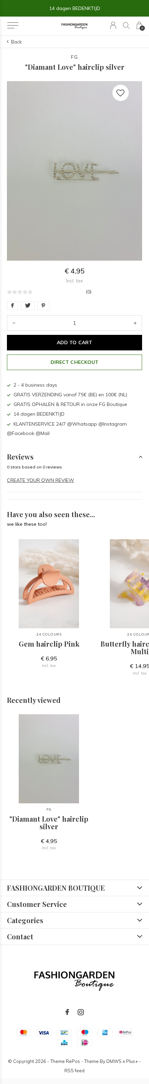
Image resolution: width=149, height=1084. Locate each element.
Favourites (120, 93)
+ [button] (135, 323)
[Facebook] (67, 1012)
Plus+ (132, 1061)
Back (16, 42)
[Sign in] (113, 25)
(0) (88, 292)
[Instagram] (81, 1012)
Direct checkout (74, 362)
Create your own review (40, 480)
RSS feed (74, 1070)
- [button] (14, 323)
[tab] (74, 456)
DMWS (114, 1061)
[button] (12, 26)
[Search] (126, 25)
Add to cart (74, 342)
